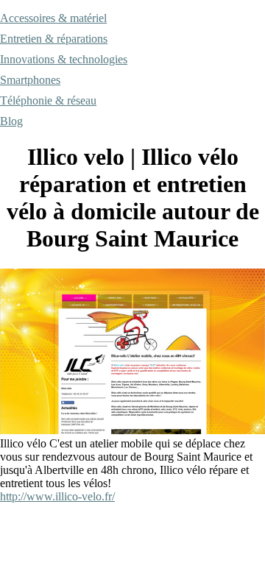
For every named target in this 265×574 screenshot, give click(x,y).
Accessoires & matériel (53, 18)
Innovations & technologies (63, 59)
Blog (11, 121)
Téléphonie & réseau (48, 100)
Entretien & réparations (53, 38)
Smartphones (30, 80)
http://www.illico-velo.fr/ (57, 496)
